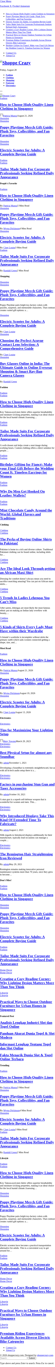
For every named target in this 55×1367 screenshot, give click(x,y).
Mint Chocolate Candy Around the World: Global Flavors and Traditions (26, 514)
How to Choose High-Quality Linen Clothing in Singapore (30, 14)
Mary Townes (9, 741)
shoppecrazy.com (45, 1355)
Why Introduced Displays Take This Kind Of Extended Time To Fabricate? (27, 820)
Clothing (10, 77)
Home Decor (6, 970)
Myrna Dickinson (11, 228)
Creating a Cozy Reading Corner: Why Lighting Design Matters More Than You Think (27, 983)
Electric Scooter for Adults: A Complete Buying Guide (28, 22)
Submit (32, 1358)
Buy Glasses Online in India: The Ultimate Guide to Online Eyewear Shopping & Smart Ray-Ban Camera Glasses (26, 369)
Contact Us (11, 53)
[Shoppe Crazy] (27, 62)
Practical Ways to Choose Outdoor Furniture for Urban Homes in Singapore (26, 1006)
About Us (10, 55)
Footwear (10, 83)
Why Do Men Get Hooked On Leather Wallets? (22, 493)
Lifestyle (4, 993)
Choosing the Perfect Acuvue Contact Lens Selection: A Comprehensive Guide (21, 344)
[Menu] (1, 91)
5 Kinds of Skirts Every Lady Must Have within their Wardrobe (26, 629)
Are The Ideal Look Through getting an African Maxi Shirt (27, 570)
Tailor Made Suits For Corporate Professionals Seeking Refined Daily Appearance (27, 173)
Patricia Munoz (10, 116)
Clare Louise (9, 247)
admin (6, 763)
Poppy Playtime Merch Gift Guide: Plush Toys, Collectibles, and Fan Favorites (26, 131)
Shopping (10, 80)
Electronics (11, 85)
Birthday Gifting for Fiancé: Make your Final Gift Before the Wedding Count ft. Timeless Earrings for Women (27, 470)
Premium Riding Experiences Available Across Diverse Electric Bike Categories (25, 1337)
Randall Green (10, 270)
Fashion (9, 75)
